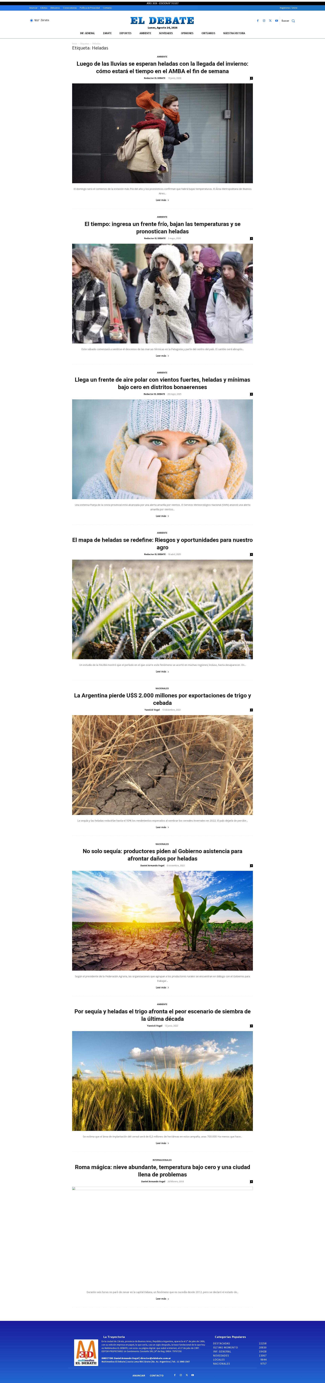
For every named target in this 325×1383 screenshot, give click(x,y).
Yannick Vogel (152, 709)
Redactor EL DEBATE (154, 78)
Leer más (161, 200)
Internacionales (162, 1160)
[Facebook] (257, 21)
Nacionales (162, 688)
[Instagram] (264, 21)
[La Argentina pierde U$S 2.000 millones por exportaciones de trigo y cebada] (162, 765)
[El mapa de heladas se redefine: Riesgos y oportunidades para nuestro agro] (162, 609)
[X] (270, 21)
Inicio (74, 43)
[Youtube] (276, 21)
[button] (289, 21)
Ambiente (162, 57)
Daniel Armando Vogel (152, 865)
